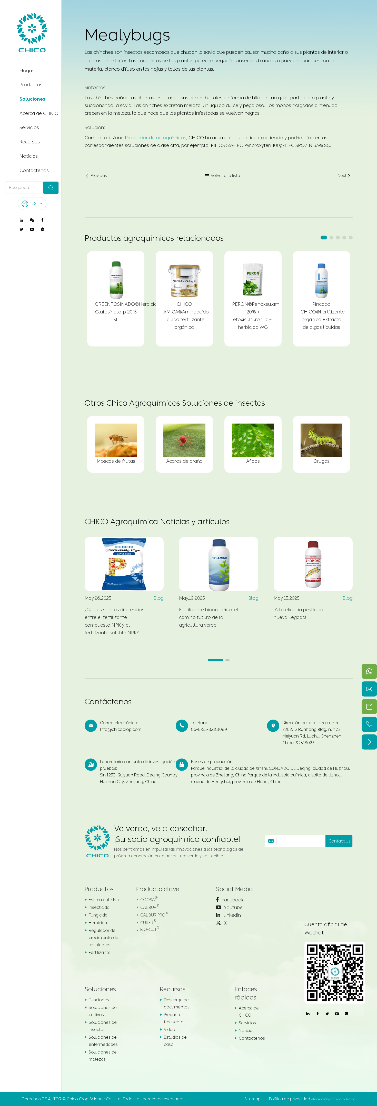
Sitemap (252, 1099)
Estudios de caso (175, 1041)
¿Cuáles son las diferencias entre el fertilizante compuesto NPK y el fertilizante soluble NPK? (114, 621)
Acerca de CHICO (38, 113)
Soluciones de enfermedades (103, 1041)
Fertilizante (100, 952)
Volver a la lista (222, 175)
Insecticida (99, 907)
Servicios (29, 128)
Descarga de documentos (177, 1003)
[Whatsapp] (369, 671)
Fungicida (98, 915)
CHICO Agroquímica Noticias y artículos (157, 521)
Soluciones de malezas (103, 1056)
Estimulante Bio (104, 899)
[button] (324, 237)
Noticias (28, 156)
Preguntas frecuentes (174, 1018)
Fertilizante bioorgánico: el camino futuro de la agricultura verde (208, 617)
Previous (96, 175)
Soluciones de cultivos (103, 1011)
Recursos (29, 142)
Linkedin (231, 915)
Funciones (99, 999)
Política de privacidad (289, 1099)
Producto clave (157, 889)
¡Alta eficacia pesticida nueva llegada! (298, 613)
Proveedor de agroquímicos (155, 138)
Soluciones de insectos (103, 1026)
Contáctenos (34, 170)
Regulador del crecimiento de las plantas (103, 937)
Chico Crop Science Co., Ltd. (94, 1099)
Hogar (26, 70)
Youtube (233, 907)
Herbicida (98, 922)
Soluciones (32, 99)
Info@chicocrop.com (121, 729)
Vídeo (169, 1029)
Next (344, 175)
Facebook (232, 900)
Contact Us (340, 841)
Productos (30, 85)
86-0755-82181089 (209, 729)
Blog (159, 598)
